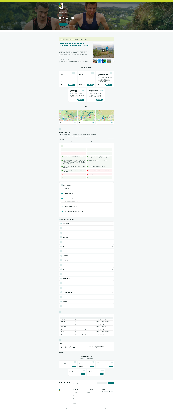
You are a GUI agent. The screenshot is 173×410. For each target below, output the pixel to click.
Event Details (73, 24)
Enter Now (63, 24)
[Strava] (112, 391)
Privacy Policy (105, 408)
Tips (74, 401)
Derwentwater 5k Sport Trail (66, 346)
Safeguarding (75, 395)
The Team (98, 5)
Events (73, 5)
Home (60, 12)
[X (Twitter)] (107, 391)
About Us (74, 394)
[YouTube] (109, 391)
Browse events (89, 394)
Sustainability (75, 403)
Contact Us (75, 392)
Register (88, 392)
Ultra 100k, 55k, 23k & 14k (81, 0)
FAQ (74, 400)
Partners (74, 398)
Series (106, 5)
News (102, 5)
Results (81, 5)
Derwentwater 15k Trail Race (93, 349)
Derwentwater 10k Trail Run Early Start (68, 347)
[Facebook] (102, 391)
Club (77, 5)
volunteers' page (111, 138)
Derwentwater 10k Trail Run (66, 349)
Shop (85, 5)
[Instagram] (105, 391)
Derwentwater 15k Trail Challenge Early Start (96, 346)
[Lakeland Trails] (61, 6)
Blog (94, 5)
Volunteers (90, 5)
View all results (61, 352)
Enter (74, 366)
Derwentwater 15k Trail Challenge (94, 347)
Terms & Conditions (111, 408)
